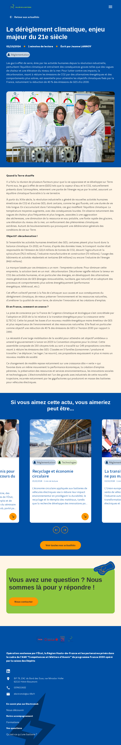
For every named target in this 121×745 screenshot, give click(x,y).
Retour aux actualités (26, 17)
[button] (56, 529)
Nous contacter (23, 601)
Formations (12, 722)
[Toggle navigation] (110, 7)
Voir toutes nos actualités (60, 545)
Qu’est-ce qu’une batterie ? (21, 734)
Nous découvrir (15, 710)
